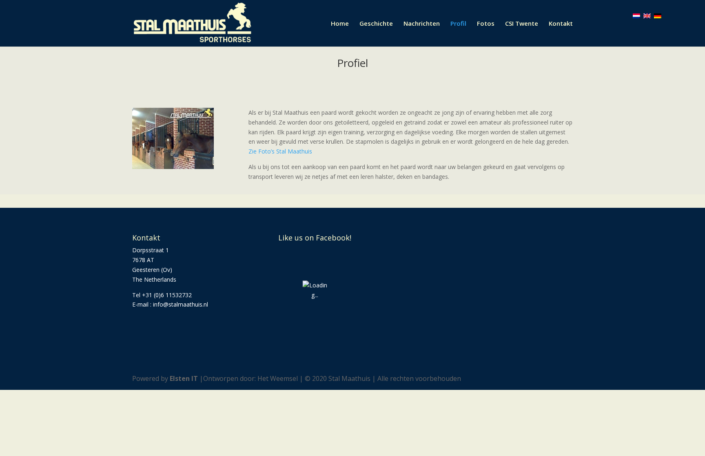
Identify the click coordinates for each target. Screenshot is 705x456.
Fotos (485, 23)
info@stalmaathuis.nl (180, 304)
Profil (458, 23)
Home (340, 23)
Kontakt (561, 23)
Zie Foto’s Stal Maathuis (280, 151)
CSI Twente (521, 23)
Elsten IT (184, 378)
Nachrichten (421, 23)
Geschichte (376, 23)
